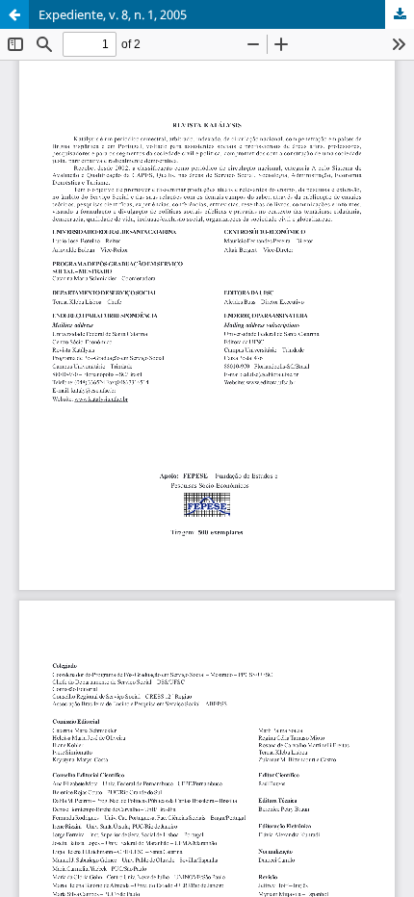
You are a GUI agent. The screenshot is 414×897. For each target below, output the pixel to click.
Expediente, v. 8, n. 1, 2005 (113, 14)
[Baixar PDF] (399, 14)
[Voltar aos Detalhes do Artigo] (14, 14)
